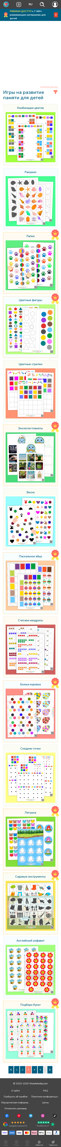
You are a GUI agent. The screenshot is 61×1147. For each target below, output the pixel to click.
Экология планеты (30, 428)
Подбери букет (30, 1005)
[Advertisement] (30, 54)
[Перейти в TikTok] (54, 1116)
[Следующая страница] (49, 1069)
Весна (30, 492)
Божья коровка (30, 684)
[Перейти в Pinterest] (18, 1116)
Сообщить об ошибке (16, 1096)
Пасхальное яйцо (30, 556)
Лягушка (30, 812)
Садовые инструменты (30, 876)
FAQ (45, 1090)
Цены (45, 1102)
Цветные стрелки (30, 364)
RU (30, 4)
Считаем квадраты (30, 620)
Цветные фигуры (30, 300)
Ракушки (30, 172)
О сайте (15, 1090)
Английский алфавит (30, 940)
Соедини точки (30, 748)
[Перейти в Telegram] (30, 1116)
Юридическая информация (16, 1102)
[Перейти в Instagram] (42, 1116)
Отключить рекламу (15, 1108)
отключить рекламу (49, 87)
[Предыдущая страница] (10, 1069)
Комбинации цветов (30, 108)
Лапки (30, 236)
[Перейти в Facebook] (6, 1116)
